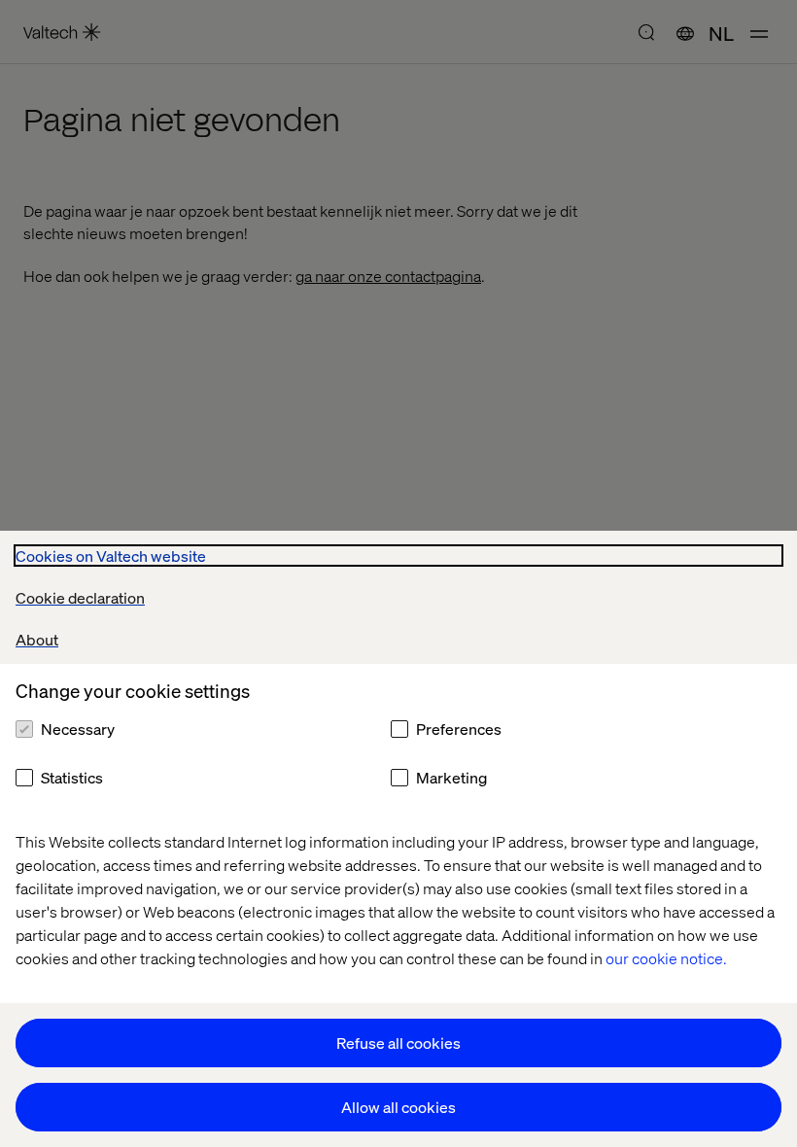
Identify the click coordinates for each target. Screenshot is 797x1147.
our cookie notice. (666, 958)
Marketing (451, 777)
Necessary (78, 728)
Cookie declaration (80, 597)
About (37, 639)
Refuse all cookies (398, 1042)
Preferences (459, 728)
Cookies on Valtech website (111, 555)
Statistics (72, 777)
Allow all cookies (398, 1106)
